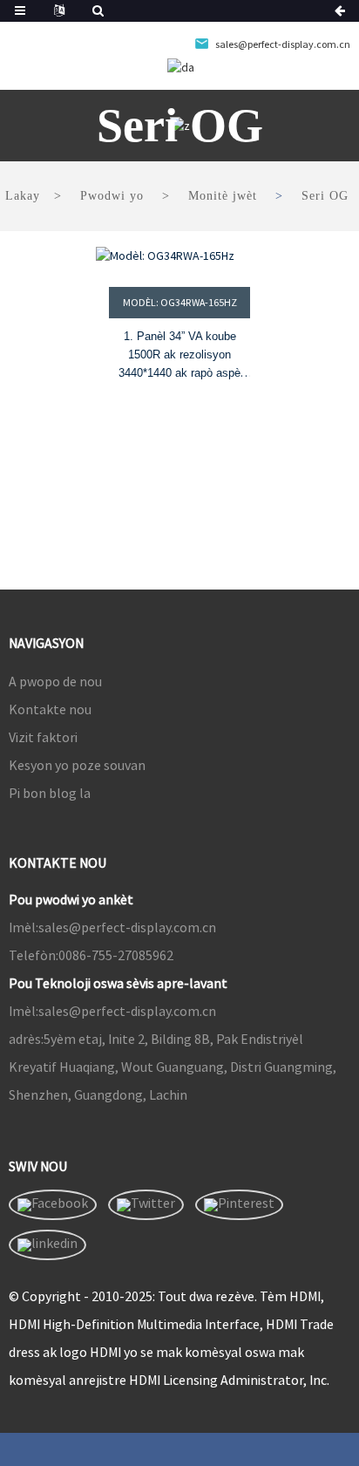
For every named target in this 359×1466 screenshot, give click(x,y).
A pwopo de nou (55, 681)
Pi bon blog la (50, 792)
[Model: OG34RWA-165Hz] (179, 256)
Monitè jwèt (222, 195)
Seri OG (325, 195)
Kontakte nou (50, 709)
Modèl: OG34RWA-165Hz (180, 302)
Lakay (22, 195)
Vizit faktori (43, 737)
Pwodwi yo (112, 195)
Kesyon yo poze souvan (77, 765)
